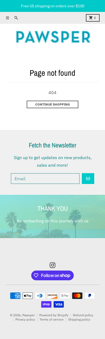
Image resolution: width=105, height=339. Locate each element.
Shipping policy (79, 319)
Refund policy (83, 315)
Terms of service (52, 319)
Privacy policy (25, 319)
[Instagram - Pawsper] (52, 265)
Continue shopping (52, 104)
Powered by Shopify (53, 315)
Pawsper (28, 315)
